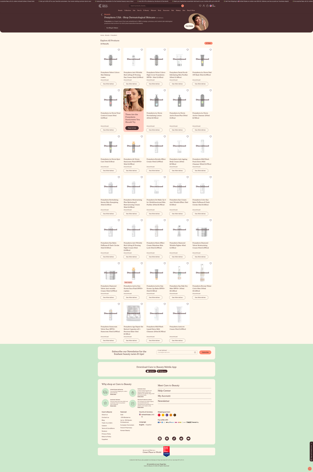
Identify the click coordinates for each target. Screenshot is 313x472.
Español (148, 425)
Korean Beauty (125, 431)
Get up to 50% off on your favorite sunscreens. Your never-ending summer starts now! (65, 1)
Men (184, 10)
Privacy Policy (106, 434)
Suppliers (105, 439)
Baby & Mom (191, 10)
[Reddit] (181, 438)
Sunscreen (166, 10)
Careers (104, 426)
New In (139, 10)
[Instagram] (160, 438)
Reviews (104, 431)
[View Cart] (207, 5)
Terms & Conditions (108, 428)
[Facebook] (167, 438)
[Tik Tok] (174, 438)
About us (105, 415)
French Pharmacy (126, 428)
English (141, 425)
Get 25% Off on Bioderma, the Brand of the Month (153, 1)
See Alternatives (108, 84)
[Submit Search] (182, 5)
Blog (103, 420)
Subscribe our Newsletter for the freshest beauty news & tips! (115, 1)
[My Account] (203, 5)
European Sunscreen (127, 425)
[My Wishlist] (200, 5)
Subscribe (205, 352)
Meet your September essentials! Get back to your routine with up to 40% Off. (197, 1)
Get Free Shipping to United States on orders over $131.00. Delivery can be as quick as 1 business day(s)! (257, 1)
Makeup (178, 10)
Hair (172, 10)
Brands (120, 10)
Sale (134, 10)
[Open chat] (310, 469)
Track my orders (107, 423)
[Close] (311, 443)
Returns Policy (106, 437)
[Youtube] (188, 438)
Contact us (105, 417)
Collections (127, 10)
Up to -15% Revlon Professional (126, 421)
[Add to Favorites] (119, 49)
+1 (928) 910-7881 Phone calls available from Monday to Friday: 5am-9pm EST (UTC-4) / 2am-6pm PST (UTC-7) (156, 460)
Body (159, 10)
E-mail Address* (162, 350)
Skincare (153, 10)
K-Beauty (146, 10)
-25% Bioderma (125, 417)
